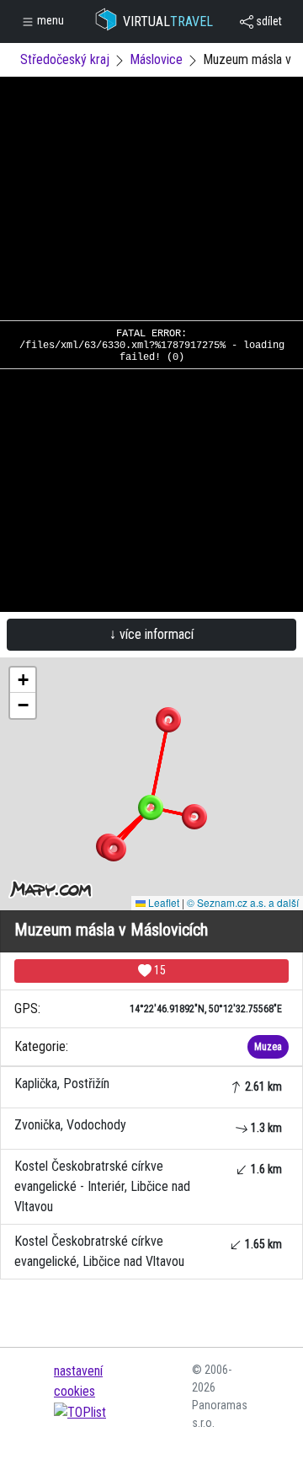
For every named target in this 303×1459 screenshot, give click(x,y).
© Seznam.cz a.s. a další (243, 902)
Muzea (268, 1047)
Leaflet (162, 902)
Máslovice (156, 59)
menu (49, 20)
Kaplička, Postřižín (148, 1084)
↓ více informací (151, 634)
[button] (168, 719)
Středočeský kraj (64, 59)
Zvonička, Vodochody (148, 1125)
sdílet (267, 21)
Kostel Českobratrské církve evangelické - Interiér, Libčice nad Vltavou (148, 1186)
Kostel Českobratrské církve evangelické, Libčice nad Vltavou (148, 1251)
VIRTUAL (168, 21)
